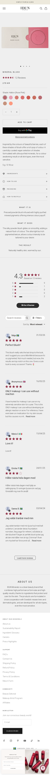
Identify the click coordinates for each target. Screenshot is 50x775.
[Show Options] (22, 765)
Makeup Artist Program (13, 698)
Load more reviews (25, 558)
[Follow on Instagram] (11, 740)
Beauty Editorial (9, 694)
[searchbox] (15, 318)
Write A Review (27, 305)
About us (6, 624)
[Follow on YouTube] (24, 740)
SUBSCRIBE (13, 768)
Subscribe (13, 731)
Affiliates (6, 703)
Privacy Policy (9, 672)
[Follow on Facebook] (4, 740)
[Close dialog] (47, 751)
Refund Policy (9, 668)
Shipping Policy (9, 663)
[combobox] (34, 324)
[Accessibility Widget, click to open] (43, 768)
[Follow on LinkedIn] (38, 740)
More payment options (25, 137)
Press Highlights (10, 641)
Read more (30, 416)
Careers (6, 637)
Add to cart (25, 122)
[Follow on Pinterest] (18, 740)
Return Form (8, 681)
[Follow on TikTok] (31, 740)
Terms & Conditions (11, 676)
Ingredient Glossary (11, 633)
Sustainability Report (11, 628)
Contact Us (7, 659)
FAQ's (5, 654)
